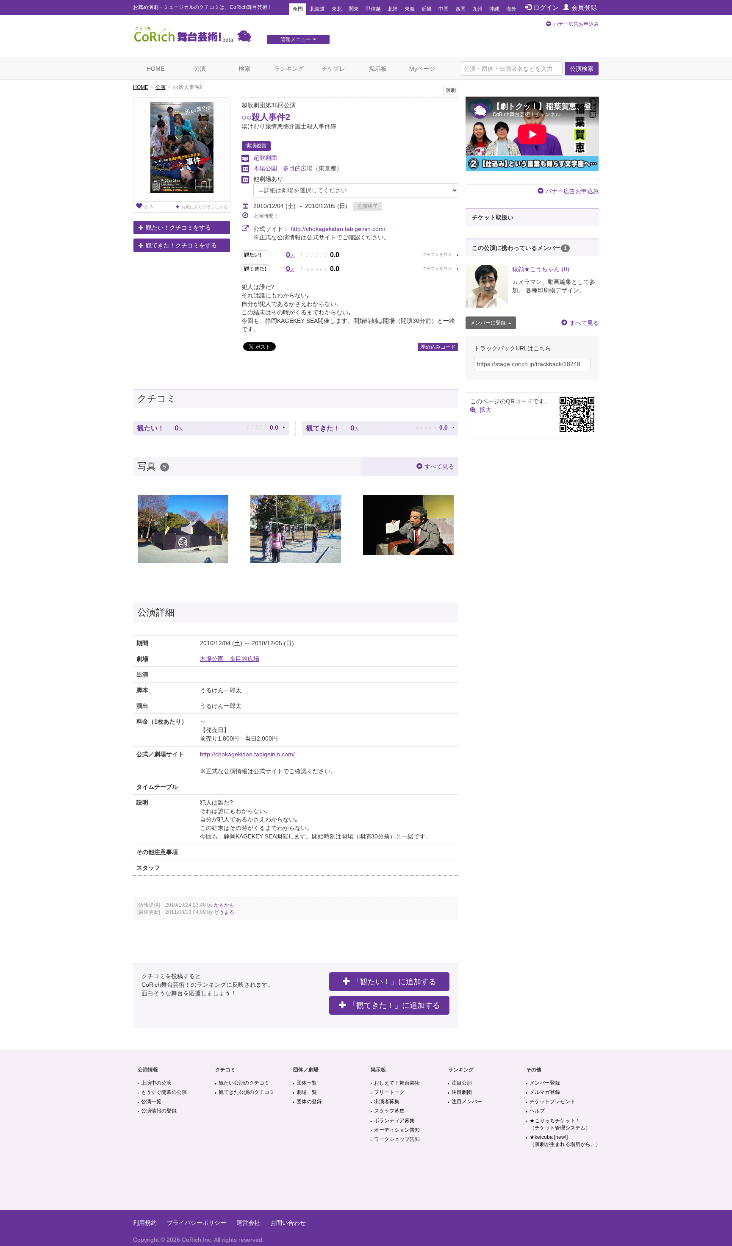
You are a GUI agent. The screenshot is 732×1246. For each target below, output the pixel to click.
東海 (410, 9)
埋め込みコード (438, 347)
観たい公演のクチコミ (244, 1083)
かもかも (224, 905)
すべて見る (439, 466)
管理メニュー (295, 39)
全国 (298, 9)
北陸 (393, 9)
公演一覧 (151, 1101)
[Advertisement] (366, 1182)
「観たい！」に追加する (394, 981)
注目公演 (462, 1083)
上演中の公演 (156, 1083)
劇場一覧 (307, 1092)
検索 (244, 68)
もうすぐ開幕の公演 (164, 1092)
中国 (443, 9)
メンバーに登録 (488, 323)
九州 (477, 9)
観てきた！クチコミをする (181, 245)
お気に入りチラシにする (204, 207)
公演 (200, 68)
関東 (354, 9)
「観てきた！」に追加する (394, 1005)
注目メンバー (467, 1101)
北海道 (317, 9)
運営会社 (248, 1222)
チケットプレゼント (552, 1101)
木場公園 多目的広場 (283, 168)
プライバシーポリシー (196, 1222)
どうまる (224, 912)
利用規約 (145, 1222)
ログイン (546, 7)
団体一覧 (307, 1083)
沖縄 (494, 9)
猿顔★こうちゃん (540, 269)
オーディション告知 (397, 1130)
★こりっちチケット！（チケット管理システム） (560, 1124)
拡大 (485, 409)
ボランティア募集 (394, 1121)
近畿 (426, 9)
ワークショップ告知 (397, 1139)
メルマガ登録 (545, 1092)
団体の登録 (309, 1101)
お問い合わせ (288, 1222)
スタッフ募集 (389, 1111)
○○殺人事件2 (265, 117)
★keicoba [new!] (565, 1140)
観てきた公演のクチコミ (246, 1092)
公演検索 (581, 68)
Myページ (422, 68)
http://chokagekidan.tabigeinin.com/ (338, 228)
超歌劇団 (265, 157)
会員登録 (584, 7)
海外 (511, 9)
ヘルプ (537, 1111)
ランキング (289, 68)
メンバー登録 (545, 1083)
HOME (155, 68)
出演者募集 (386, 1101)
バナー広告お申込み (576, 24)
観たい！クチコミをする (178, 227)
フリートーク (389, 1092)
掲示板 (378, 68)
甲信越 (373, 9)
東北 (337, 9)
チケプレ (333, 68)
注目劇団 (462, 1092)
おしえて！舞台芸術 (397, 1083)
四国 (460, 9)
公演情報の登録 (159, 1111)
